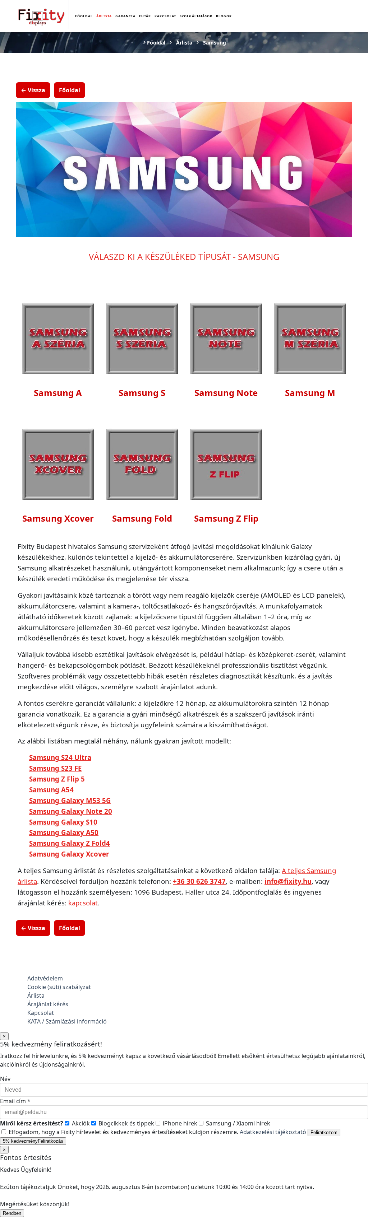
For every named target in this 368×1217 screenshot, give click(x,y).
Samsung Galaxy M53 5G (70, 800)
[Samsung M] (310, 338)
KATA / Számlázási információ (67, 1021)
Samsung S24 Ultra (60, 757)
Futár (145, 16)
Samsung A (58, 392)
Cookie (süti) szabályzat (59, 987)
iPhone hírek (179, 1123)
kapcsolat (83, 902)
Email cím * (15, 1101)
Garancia (125, 16)
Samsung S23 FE (55, 768)
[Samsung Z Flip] (226, 463)
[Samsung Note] (226, 338)
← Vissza (33, 90)
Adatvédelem (45, 978)
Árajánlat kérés (47, 1004)
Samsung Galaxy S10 (63, 821)
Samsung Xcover (58, 518)
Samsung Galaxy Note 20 (70, 811)
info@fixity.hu (288, 881)
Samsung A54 (51, 789)
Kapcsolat (165, 16)
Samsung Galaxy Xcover (69, 853)
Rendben (12, 1213)
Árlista (104, 16)
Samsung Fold (142, 518)
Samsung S (142, 392)
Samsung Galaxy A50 (63, 832)
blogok (224, 16)
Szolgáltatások (196, 16)
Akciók (80, 1123)
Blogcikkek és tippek (125, 1123)
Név (5, 1079)
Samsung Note (226, 392)
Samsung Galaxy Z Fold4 (69, 843)
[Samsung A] (58, 338)
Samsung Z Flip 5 (57, 778)
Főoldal (84, 16)
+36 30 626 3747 (199, 881)
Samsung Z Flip (226, 518)
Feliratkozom (323, 1132)
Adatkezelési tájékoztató (273, 1132)
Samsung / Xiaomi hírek (237, 1123)
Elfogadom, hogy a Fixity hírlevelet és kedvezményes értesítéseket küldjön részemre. (156, 1132)
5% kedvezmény (33, 1141)
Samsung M (310, 392)
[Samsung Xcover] (58, 463)
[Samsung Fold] (142, 463)
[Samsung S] (142, 338)
